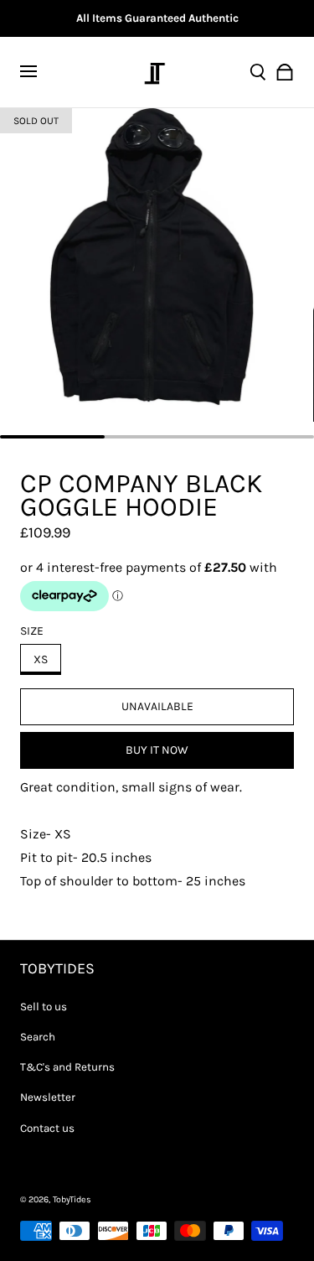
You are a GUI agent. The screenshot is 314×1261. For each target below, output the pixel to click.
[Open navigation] (38, 72)
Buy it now (157, 750)
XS (40, 659)
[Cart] (284, 72)
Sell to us (43, 1006)
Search (37, 1036)
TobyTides (72, 1199)
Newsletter (47, 1097)
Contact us (47, 1128)
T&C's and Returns (67, 1067)
